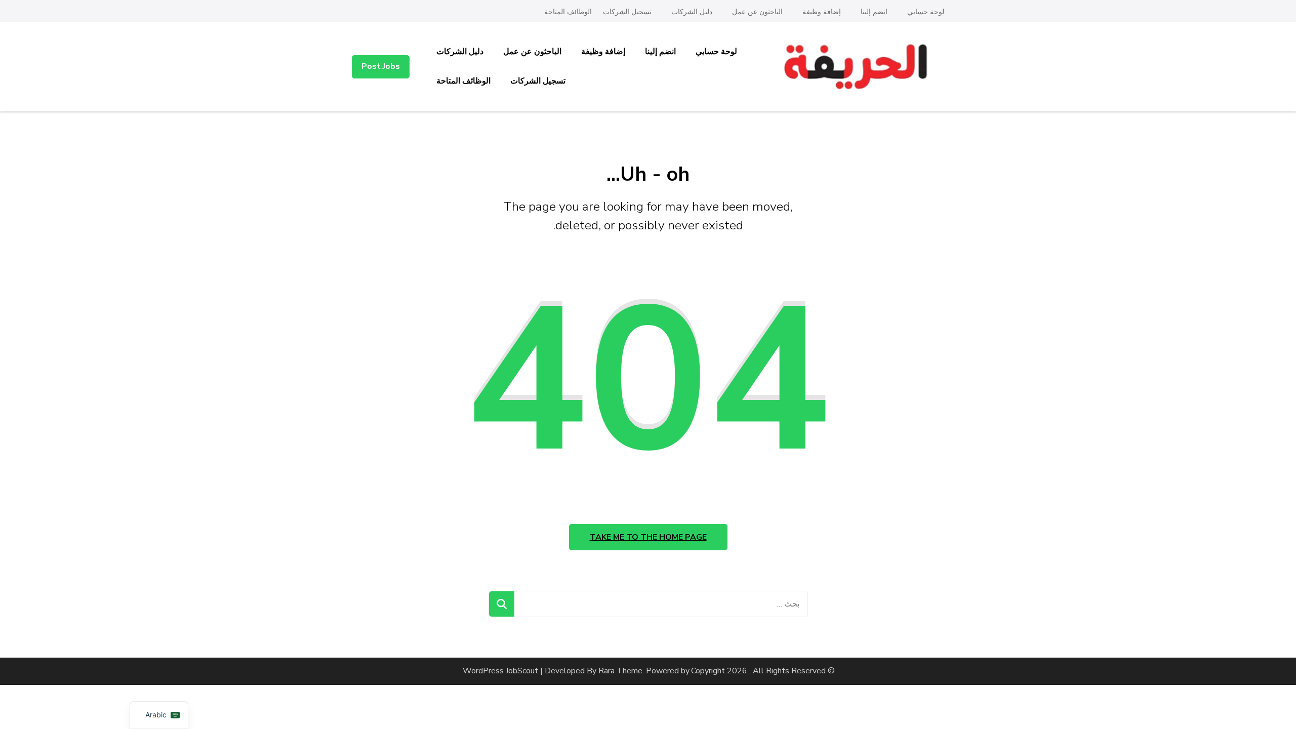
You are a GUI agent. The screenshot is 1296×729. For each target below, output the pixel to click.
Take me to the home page (648, 537)
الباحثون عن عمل (757, 12)
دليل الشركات (691, 12)
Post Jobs (380, 66)
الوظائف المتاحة (568, 12)
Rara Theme (620, 670)
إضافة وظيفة (821, 12)
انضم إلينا (874, 12)
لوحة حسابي (925, 12)
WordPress (483, 670)
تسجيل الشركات (627, 12)
